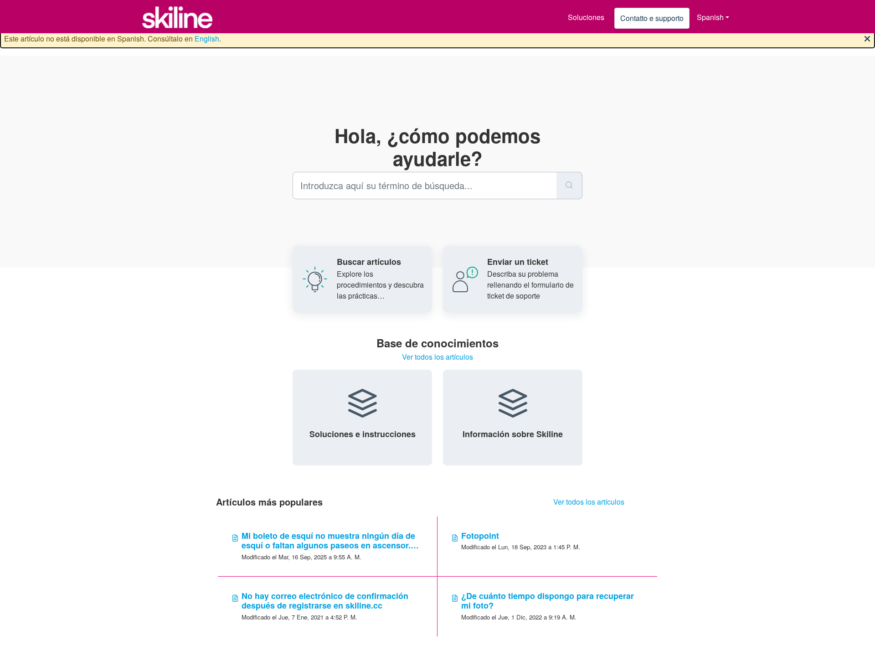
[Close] (867, 38)
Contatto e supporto (652, 18)
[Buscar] (569, 185)
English (207, 38)
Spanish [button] (710, 17)
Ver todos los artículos (437, 356)
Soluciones (586, 17)
